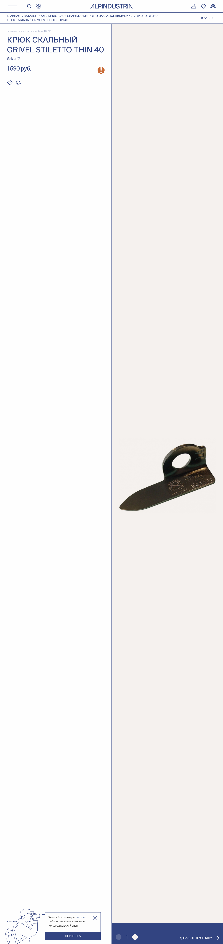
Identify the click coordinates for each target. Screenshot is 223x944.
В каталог (208, 18)
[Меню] (12, 6)
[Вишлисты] (203, 6)
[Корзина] (213, 6)
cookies (81, 917)
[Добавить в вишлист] (10, 83)
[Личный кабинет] (193, 6)
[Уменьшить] (118, 937)
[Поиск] (29, 6)
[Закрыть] (95, 918)
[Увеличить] (135, 937)
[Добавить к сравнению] (18, 83)
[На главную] (111, 6)
